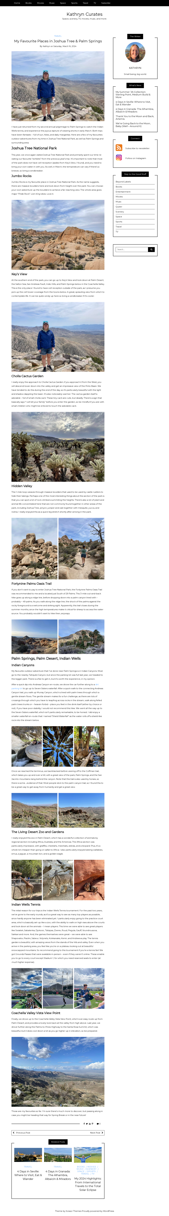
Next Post (95, 1132)
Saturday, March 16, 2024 (64, 46)
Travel (85, 3)
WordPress (108, 1211)
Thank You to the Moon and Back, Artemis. (135, 117)
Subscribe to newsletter (137, 148)
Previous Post (23, 1132)
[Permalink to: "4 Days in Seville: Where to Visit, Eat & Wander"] (28, 1155)
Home (17, 3)
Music (52, 3)
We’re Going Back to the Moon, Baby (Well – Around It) (133, 124)
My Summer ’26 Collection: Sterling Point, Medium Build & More (133, 95)
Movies (40, 3)
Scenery (91, 1169)
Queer (119, 206)
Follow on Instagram (135, 158)
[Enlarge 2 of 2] (101, 521)
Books (28, 3)
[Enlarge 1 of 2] (54, 521)
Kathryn (46, 46)
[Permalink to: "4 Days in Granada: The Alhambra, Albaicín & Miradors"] (58, 1155)
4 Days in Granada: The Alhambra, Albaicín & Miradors (58, 1175)
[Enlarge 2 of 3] (69, 729)
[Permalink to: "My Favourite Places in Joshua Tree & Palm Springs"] (57, 86)
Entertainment (123, 191)
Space (63, 3)
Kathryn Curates (84, 14)
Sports (74, 3)
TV (95, 3)
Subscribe (105, 3)
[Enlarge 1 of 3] (38, 729)
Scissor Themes (73, 1211)
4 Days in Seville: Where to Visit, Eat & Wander (28, 1175)
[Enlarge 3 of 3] (101, 729)
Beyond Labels (123, 181)
